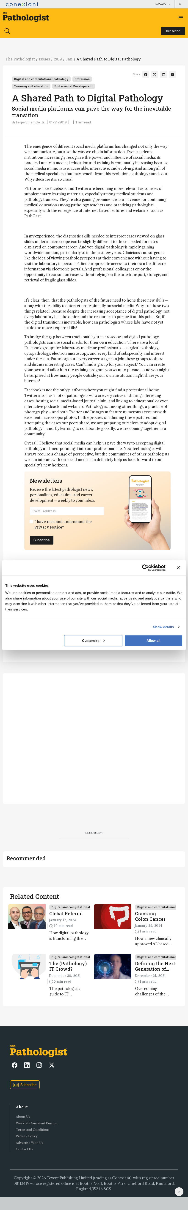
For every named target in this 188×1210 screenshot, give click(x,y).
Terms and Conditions (32, 1130)
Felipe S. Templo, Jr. (30, 122)
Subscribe (41, 540)
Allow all (153, 640)
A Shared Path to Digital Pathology (108, 59)
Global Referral (66, 913)
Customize (90, 640)
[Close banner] (178, 568)
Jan (69, 59)
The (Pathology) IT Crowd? (68, 966)
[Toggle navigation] (181, 17)
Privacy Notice (48, 527)
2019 (58, 59)
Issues (44, 59)
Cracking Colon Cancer (150, 916)
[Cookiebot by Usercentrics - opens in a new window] (145, 567)
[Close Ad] (179, 1191)
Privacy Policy (27, 1136)
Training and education (31, 86)
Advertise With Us (29, 1143)
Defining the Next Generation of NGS (155, 966)
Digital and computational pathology (41, 79)
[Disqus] (94, 738)
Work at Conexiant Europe (36, 1123)
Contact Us (24, 1149)
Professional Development (73, 86)
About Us (23, 1117)
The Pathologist (20, 59)
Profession (82, 79)
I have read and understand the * (63, 524)
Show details (163, 627)
